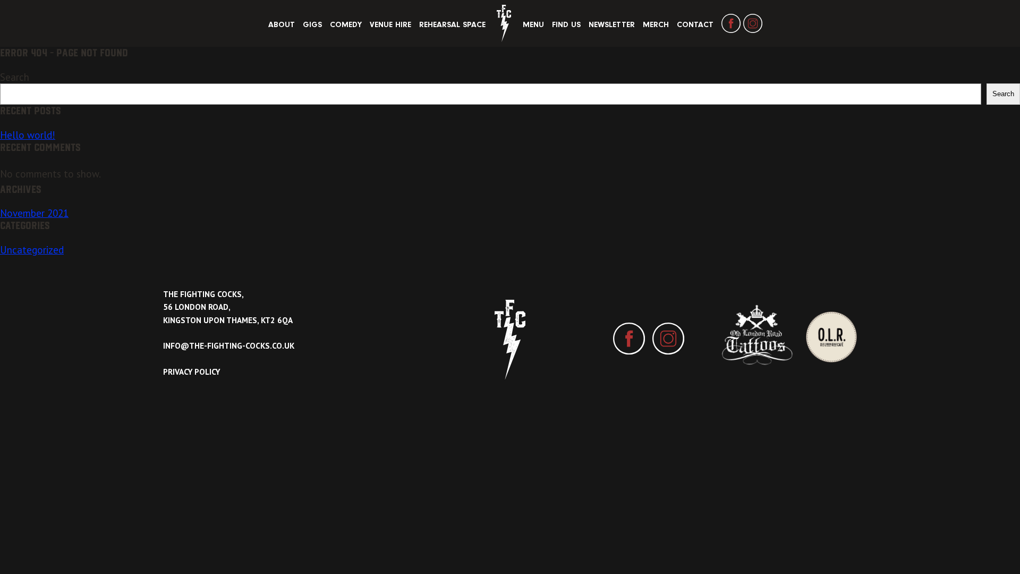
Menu (533, 25)
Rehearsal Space (452, 25)
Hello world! (27, 135)
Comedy (346, 25)
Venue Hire (390, 25)
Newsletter (612, 25)
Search (14, 77)
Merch (656, 25)
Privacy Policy (191, 372)
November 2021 (34, 213)
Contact (695, 25)
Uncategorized (32, 249)
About (281, 25)
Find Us (566, 25)
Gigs (312, 25)
